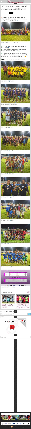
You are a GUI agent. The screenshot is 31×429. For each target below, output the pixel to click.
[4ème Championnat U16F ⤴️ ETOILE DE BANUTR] (15, 84)
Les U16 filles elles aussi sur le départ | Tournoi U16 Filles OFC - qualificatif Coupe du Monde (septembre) (23, 306)
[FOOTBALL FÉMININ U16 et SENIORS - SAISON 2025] (15, 23)
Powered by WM (22, 427)
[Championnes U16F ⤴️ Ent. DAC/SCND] (15, 154)
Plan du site (8, 427)
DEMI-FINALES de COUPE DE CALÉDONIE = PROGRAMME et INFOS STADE (8, 306)
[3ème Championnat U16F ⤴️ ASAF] (15, 108)
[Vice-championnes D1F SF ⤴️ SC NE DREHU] (15, 201)
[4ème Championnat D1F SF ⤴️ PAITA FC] (15, 177)
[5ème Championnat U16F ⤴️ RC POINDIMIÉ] (15, 61)
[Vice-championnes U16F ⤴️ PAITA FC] (15, 131)
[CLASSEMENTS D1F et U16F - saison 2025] (15, 270)
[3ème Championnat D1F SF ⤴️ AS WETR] (15, 247)
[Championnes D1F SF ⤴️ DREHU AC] (15, 224)
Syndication (15, 427)
